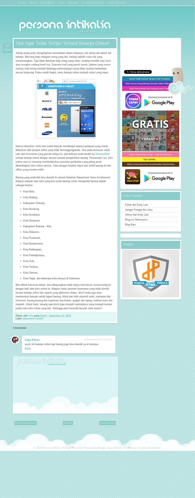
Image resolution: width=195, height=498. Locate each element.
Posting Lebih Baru (25, 423)
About (33, 2)
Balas (28, 348)
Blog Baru (130, 224)
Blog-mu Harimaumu (136, 219)
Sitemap (73, 2)
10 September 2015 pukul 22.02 (98, 339)
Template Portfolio (93, 2)
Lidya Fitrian (32, 339)
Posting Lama (107, 423)
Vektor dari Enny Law (136, 214)
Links (61, 2)
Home (22, 2)
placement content (33, 318)
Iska (31, 315)
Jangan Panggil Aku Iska (138, 209)
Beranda (67, 423)
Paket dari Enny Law (136, 204)
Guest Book (47, 2)
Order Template (116, 2)
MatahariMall (103, 154)
